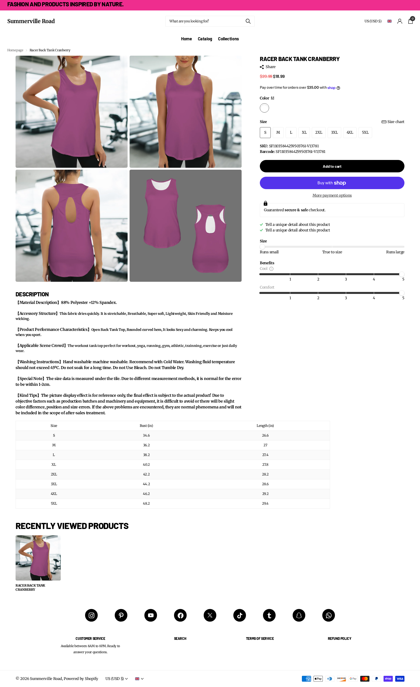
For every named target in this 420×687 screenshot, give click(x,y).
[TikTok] (239, 615)
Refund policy (339, 638)
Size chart (395, 121)
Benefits (267, 263)
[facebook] (180, 615)
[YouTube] (150, 615)
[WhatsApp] (328, 615)
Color (267, 98)
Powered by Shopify (81, 678)
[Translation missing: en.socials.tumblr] (269, 615)
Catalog (205, 38)
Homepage (15, 50)
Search (180, 638)
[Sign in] (399, 21)
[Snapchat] (299, 615)
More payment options (332, 195)
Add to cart (332, 166)
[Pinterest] (121, 615)
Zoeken (248, 21)
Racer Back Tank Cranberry (30, 588)
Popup (271, 268)
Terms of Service (260, 638)
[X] (210, 615)
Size (332, 121)
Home (186, 38)
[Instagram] (91, 615)
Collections (228, 38)
